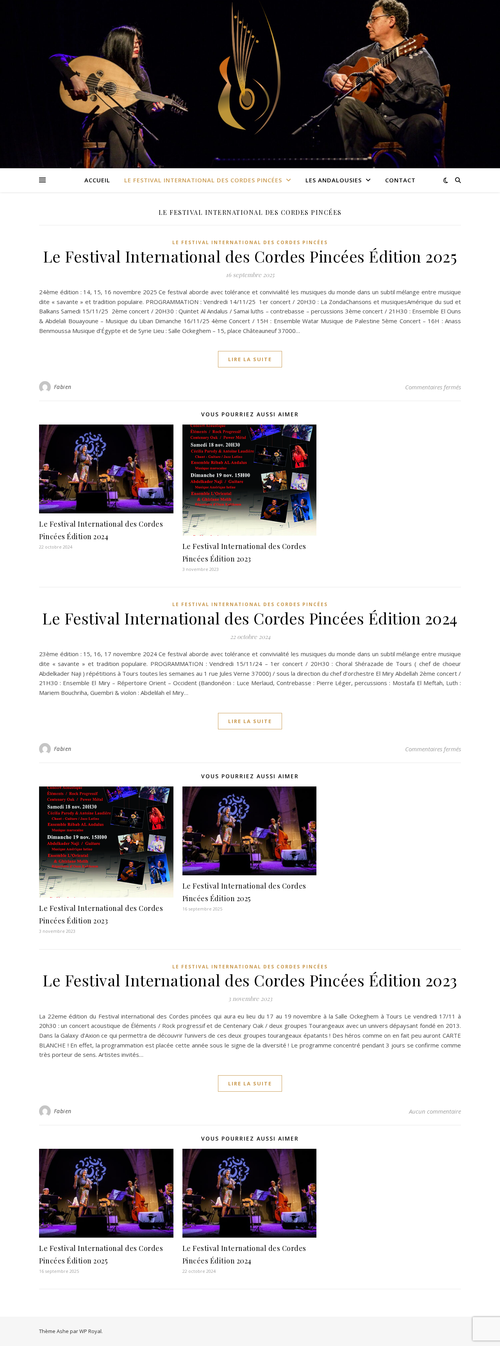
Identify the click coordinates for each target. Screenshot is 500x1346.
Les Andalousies (333, 180)
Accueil (97, 180)
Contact (400, 180)
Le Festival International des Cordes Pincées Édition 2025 (250, 256)
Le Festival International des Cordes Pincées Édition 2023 (250, 980)
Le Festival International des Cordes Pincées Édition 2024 (250, 618)
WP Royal (90, 1331)
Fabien (62, 386)
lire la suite (250, 359)
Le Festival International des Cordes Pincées (203, 180)
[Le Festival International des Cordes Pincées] (249, 84)
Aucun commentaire (435, 1111)
